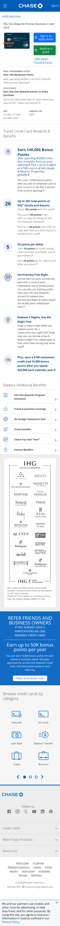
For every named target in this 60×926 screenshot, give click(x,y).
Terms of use (28, 871)
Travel (17, 764)
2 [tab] (30, 777)
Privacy (48, 867)
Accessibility (44, 871)
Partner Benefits (31, 449)
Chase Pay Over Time (35, 439)
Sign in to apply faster (47, 37)
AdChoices (36, 875)
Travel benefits (31, 429)
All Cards (43, 722)
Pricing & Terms (43, 62)
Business (43, 764)
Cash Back (16, 743)
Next (42, 777)
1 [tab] (24, 777)
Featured (17, 722)
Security (14, 871)
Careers (37, 867)
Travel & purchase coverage (35, 408)
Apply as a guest (48, 50)
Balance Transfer (43, 743)
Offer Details (41, 58)
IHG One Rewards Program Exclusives (29, 396)
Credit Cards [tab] (31, 828)
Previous (18, 777)
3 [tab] (36, 777)
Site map (22, 875)
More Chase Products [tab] (31, 839)
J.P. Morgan (38, 863)
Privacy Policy (10, 922)
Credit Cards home (11, 16)
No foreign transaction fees (35, 419)
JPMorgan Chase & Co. (19, 867)
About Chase (22, 863)
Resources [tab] (31, 851)
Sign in (55, 5)
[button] (56, 902)
